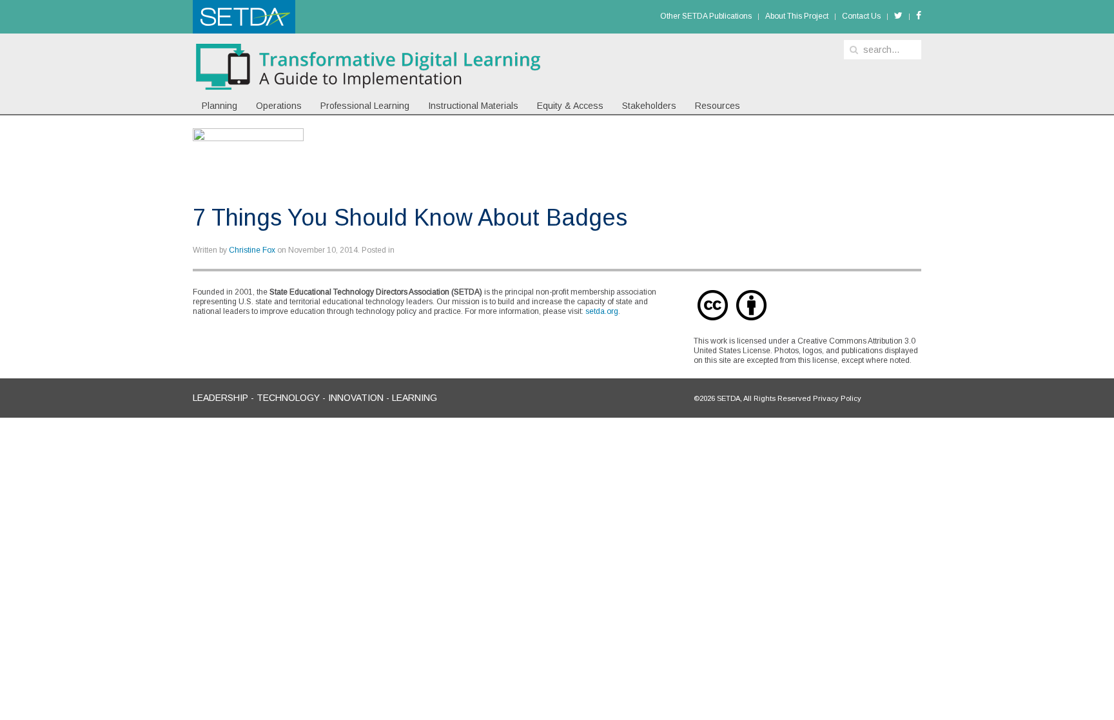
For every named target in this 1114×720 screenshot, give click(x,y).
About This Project (796, 16)
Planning (219, 106)
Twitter (898, 17)
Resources (717, 106)
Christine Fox (252, 250)
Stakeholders (649, 106)
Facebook (918, 17)
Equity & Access (570, 106)
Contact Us (861, 16)
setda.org (601, 311)
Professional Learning (364, 106)
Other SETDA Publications (706, 16)
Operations (279, 106)
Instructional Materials (473, 106)
